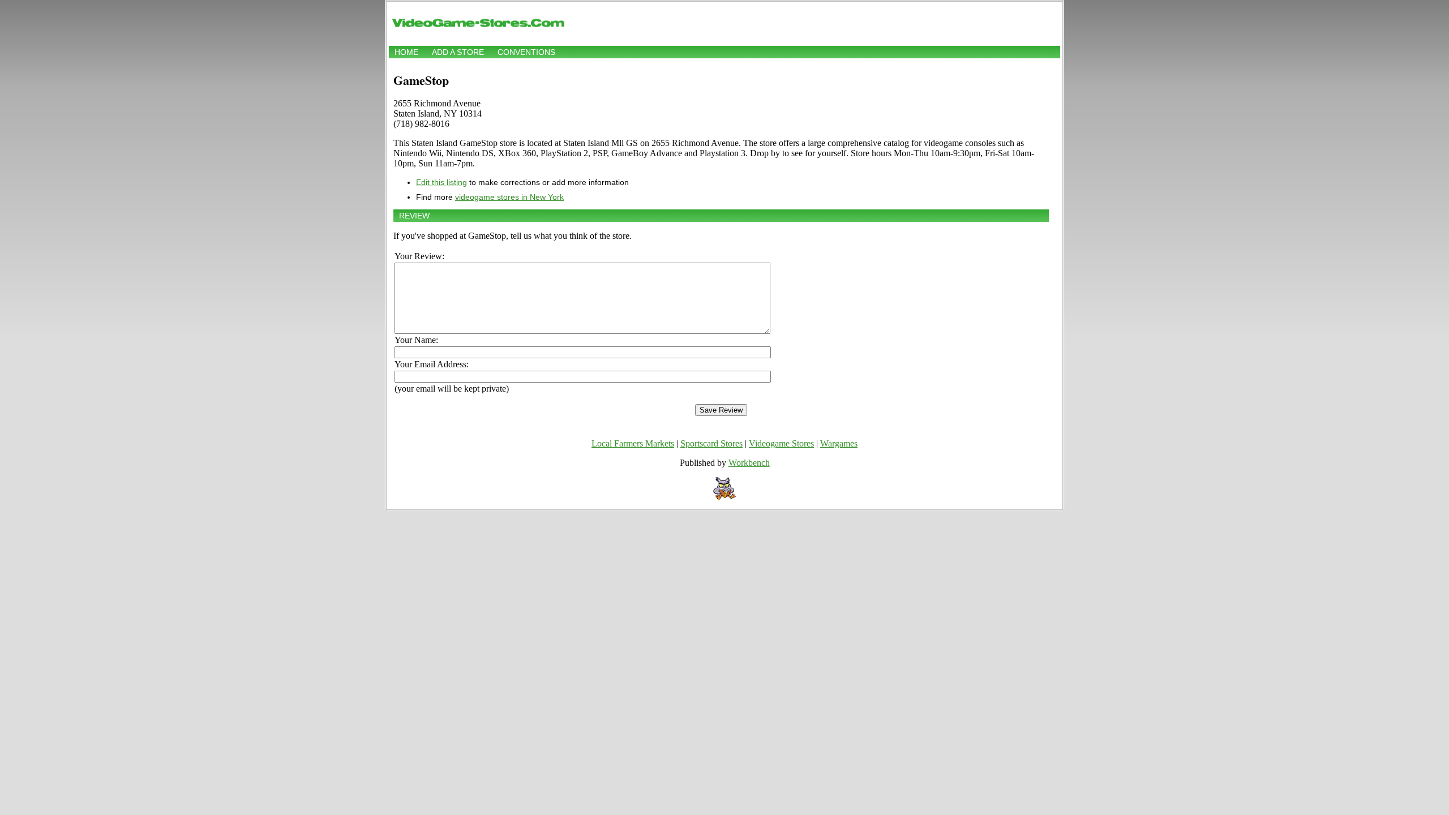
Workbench (749, 462)
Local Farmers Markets (632, 443)
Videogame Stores (781, 443)
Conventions (526, 52)
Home (406, 52)
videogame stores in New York (509, 196)
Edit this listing (441, 182)
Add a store (458, 52)
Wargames (839, 443)
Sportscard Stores (711, 443)
